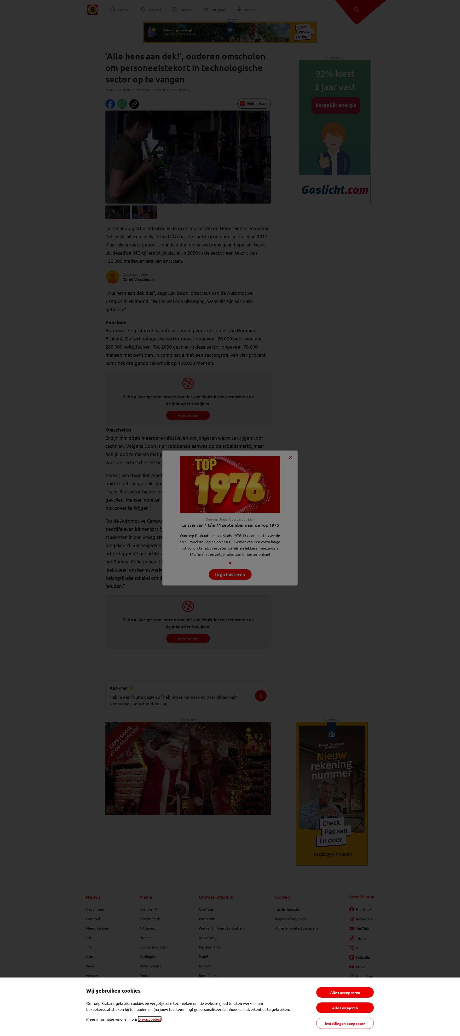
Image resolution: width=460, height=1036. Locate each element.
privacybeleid (149, 1019)
